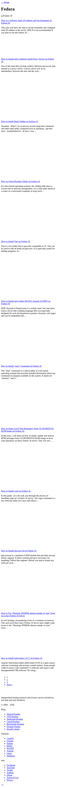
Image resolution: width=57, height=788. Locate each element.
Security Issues (13, 729)
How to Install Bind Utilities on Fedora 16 (19, 121)
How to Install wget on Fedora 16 (16, 491)
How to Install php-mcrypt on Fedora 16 (18, 551)
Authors (10, 772)
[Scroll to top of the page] (2, 785)
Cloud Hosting (13, 721)
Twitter (10, 770)
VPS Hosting (12, 716)
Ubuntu (10, 741)
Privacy (10, 780)
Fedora (10, 743)
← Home (5, 2)
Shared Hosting (13, 714)
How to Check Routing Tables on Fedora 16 (20, 181)
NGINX (10, 748)
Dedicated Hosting (15, 719)
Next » (10, 684)
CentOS (10, 738)
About (9, 775)
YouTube (11, 767)
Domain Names (13, 726)
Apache (10, 751)
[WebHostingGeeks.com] (7, 693)
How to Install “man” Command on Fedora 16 (21, 366)
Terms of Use (12, 777)
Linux (9, 753)
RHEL (10, 746)
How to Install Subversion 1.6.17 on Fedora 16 (21, 658)
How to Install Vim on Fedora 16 (15, 241)
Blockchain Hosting (15, 724)
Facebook (11, 765)
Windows (11, 756)
